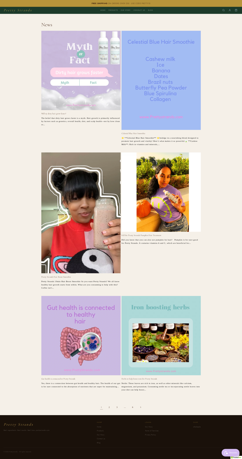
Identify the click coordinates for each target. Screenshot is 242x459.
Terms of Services (152, 431)
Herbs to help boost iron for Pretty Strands (139, 379)
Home (103, 10)
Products (113, 10)
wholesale (197, 427)
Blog (150, 10)
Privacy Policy (150, 435)
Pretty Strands (18, 10)
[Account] (230, 10)
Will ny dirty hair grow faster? (53, 113)
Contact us (139, 10)
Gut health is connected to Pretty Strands (58, 379)
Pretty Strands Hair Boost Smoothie (56, 277)
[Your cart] (236, 10)
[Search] (223, 10)
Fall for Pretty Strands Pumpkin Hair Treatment (141, 235)
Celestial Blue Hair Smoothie (133, 133)
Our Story (126, 10)
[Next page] (140, 407)
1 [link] (101, 407)
